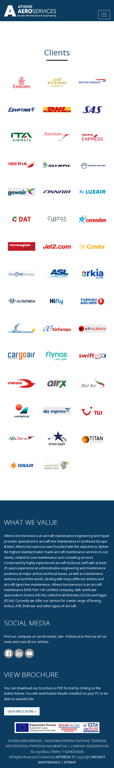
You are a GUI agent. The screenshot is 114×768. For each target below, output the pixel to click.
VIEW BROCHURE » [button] (21, 711)
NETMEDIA (63, 757)
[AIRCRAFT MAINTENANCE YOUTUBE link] (29, 652)
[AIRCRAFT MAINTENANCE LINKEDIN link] (18, 652)
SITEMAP (70, 762)
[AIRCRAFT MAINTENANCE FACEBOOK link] (8, 652)
